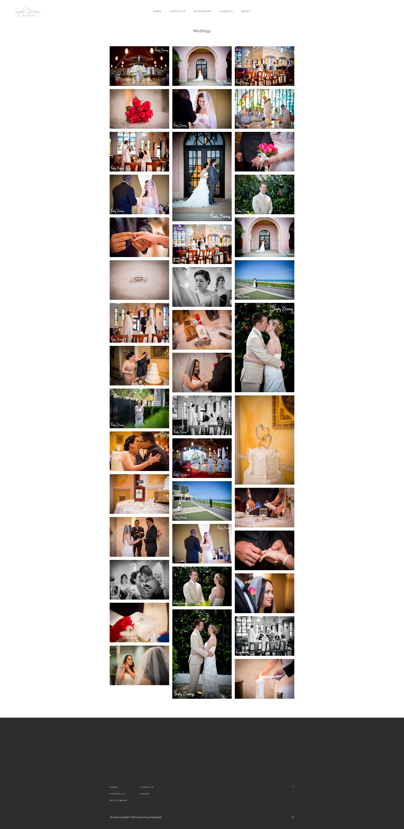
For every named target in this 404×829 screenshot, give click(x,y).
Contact (226, 11)
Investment (203, 11)
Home (157, 11)
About (245, 11)
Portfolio (178, 11)
